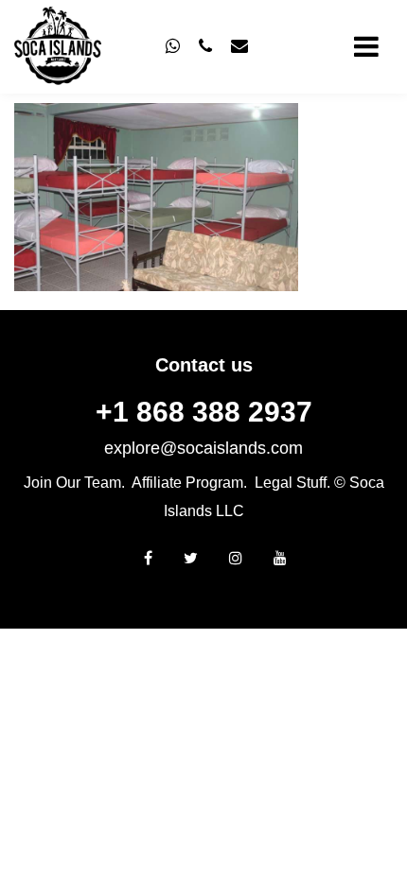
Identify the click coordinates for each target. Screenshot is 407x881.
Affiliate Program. (189, 483)
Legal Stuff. (292, 483)
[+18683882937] (173, 46)
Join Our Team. (74, 483)
